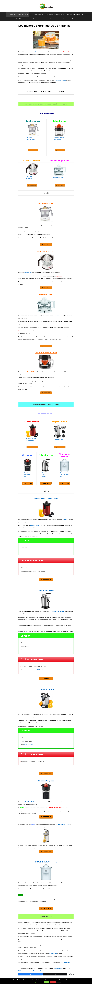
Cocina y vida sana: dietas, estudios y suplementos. (61, 18)
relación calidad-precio (28, 744)
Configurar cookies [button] (37, 982)
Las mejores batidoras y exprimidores (16, 14)
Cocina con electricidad (38, 18)
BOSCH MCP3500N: (46, 204)
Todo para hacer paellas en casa (75, 14)
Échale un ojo (40, 669)
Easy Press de (57, 611)
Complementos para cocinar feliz (54, 14)
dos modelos (65, 519)
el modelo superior (57, 315)
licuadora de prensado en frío (35, 970)
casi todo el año (35, 51)
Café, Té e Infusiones (36, 14)
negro (33, 324)
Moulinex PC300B (28, 272)
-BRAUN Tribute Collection (46, 862)
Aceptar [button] (46, 982)
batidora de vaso (22, 970)
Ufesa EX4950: (47, 689)
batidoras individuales (34, 525)
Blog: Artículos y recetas (22, 18)
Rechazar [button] (52, 982)
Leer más (58, 982)
